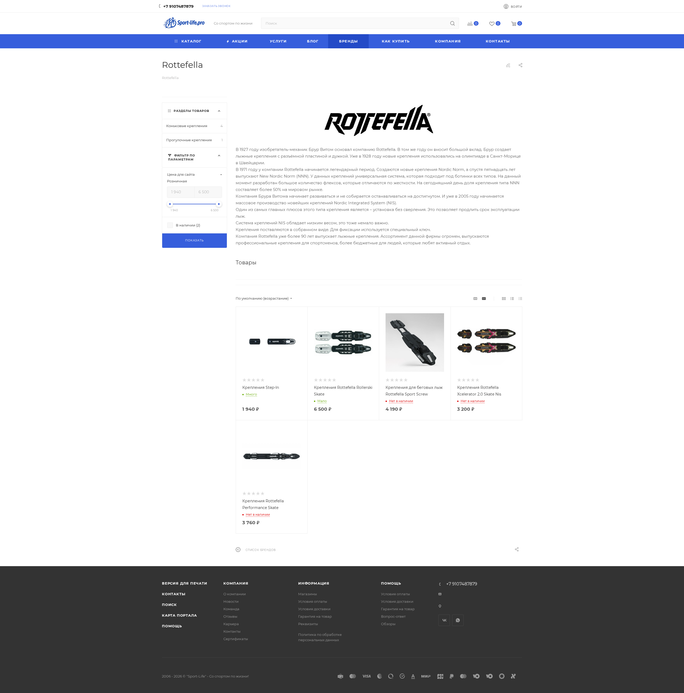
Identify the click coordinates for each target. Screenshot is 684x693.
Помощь (172, 626)
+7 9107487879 (178, 6)
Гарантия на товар (315, 616)
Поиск (169, 604)
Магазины (307, 594)
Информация (313, 583)
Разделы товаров (191, 111)
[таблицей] (520, 298)
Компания (235, 583)
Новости (231, 601)
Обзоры (388, 624)
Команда (231, 609)
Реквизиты (308, 624)
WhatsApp (458, 620)
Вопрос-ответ (393, 616)
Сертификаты (235, 639)
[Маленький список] (475, 298)
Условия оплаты (312, 601)
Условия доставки (314, 609)
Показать (194, 240)
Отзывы (230, 616)
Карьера (231, 624)
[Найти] (452, 23)
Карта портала (179, 615)
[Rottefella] (379, 120)
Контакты (173, 594)
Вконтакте (444, 620)
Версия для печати (184, 583)
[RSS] (508, 65)
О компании (234, 594)
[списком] (512, 298)
